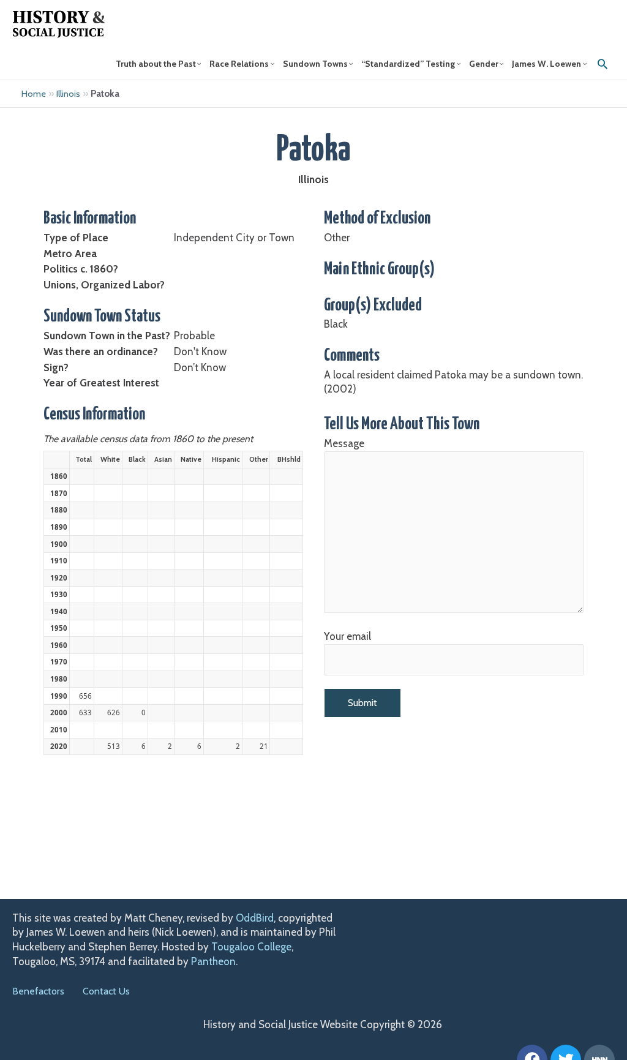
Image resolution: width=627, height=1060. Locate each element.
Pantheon (213, 961)
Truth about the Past (156, 63)
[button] (602, 63)
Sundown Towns (315, 63)
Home (33, 93)
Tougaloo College (251, 947)
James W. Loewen (546, 63)
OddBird (255, 918)
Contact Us (106, 991)
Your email (347, 636)
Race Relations (239, 63)
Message (344, 443)
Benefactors (38, 991)
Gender (483, 63)
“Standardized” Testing (408, 63)
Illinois (68, 93)
